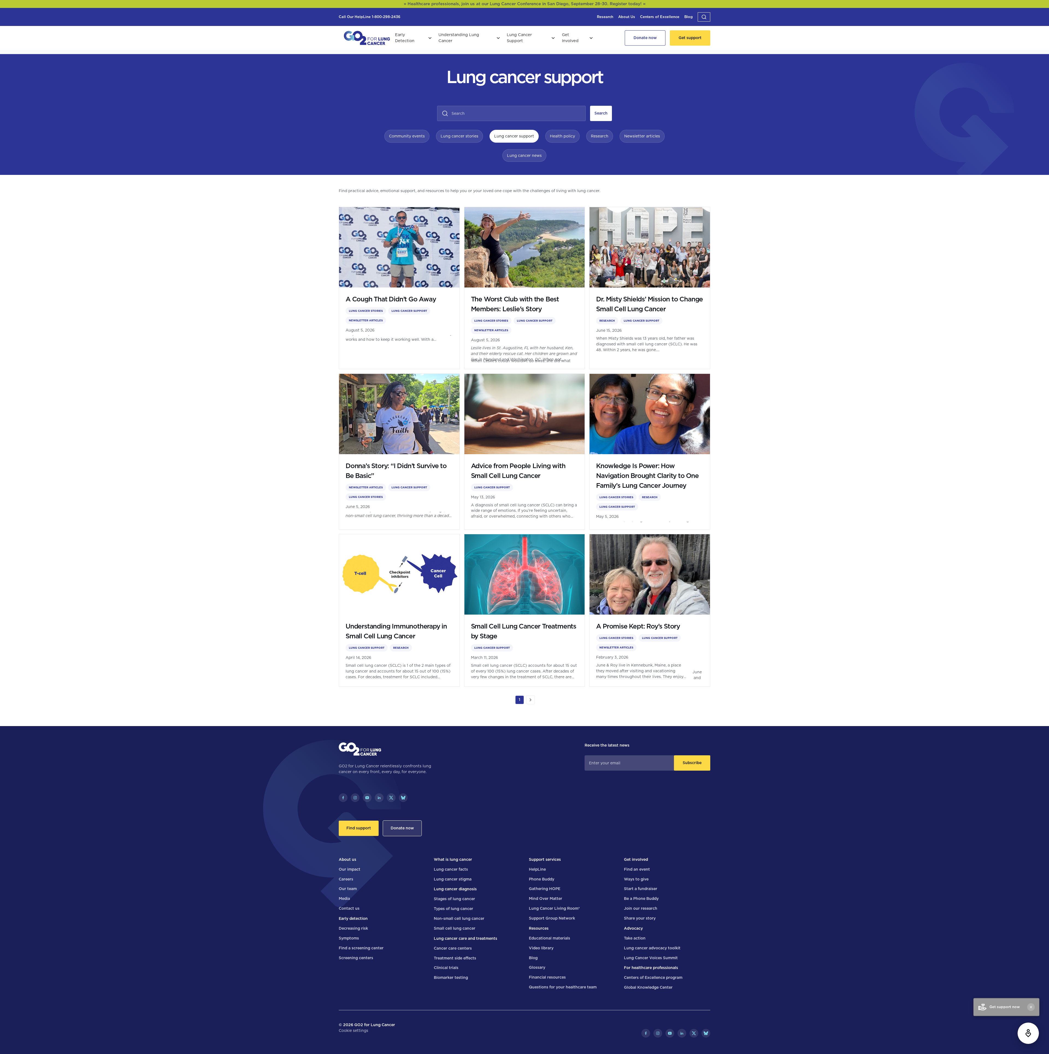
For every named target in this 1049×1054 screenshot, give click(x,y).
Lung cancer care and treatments (465, 938)
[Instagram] (355, 797)
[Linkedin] (379, 797)
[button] (704, 17)
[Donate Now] (645, 38)
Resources (539, 928)
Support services (545, 859)
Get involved (636, 859)
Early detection (353, 918)
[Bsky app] (403, 797)
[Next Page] (530, 699)
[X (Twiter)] (391, 797)
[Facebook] (343, 797)
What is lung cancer (453, 859)
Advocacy (633, 928)
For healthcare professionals (651, 967)
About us (347, 859)
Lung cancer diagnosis (455, 889)
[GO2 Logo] (367, 38)
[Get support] (690, 38)
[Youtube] (367, 797)
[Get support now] (1028, 1033)
